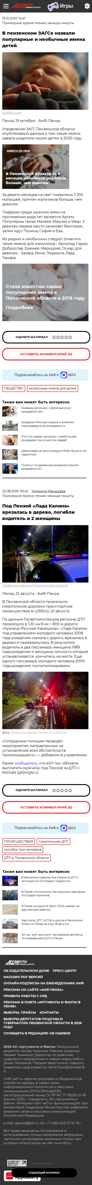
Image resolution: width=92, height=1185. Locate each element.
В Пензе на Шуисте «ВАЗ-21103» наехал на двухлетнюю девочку (50, 907)
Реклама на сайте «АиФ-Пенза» (33, 990)
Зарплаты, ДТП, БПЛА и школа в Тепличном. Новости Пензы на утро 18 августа (52, 922)
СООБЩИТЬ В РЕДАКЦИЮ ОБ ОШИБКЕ (37, 1033)
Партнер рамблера (42, 1163)
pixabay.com (12, 113)
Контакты (49, 1012)
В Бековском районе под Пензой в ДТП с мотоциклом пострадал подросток (50, 879)
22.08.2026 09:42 (15, 491)
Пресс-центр (64, 971)
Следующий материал (44, 1172)
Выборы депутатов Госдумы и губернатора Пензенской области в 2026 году (43, 1023)
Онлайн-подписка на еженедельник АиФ (44, 983)
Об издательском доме (26, 971)
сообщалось (26, 763)
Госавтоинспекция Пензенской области (35, 585)
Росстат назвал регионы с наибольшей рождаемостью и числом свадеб (48, 438)
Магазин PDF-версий (23, 977)
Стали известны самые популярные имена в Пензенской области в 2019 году (45, 292)
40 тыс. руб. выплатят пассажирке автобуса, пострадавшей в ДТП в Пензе (52, 936)
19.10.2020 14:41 (13, 18)
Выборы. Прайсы (20, 1012)
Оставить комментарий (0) (46, 354)
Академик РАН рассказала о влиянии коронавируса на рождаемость (47, 424)
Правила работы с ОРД (25, 996)
